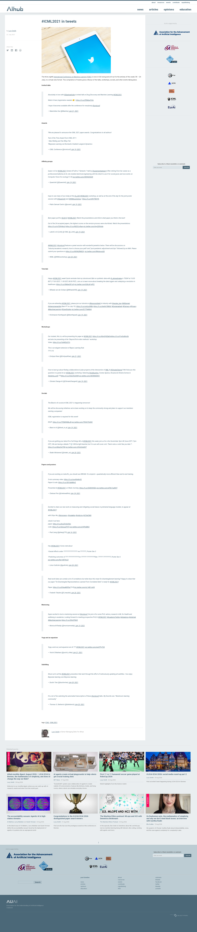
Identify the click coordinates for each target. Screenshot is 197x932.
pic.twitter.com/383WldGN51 (89, 376)
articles (153, 9)
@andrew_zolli (53, 376)
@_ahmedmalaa (116, 278)
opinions (169, 9)
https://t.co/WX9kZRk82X (75, 251)
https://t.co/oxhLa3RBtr (84, 306)
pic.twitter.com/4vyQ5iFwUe (93, 226)
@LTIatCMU (87, 515)
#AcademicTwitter (113, 617)
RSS (119, 888)
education (185, 9)
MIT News (57, 780)
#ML (107, 370)
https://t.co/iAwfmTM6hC (102, 306)
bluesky (157, 886)
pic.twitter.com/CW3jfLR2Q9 (83, 177)
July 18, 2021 (75, 493)
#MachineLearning (54, 309)
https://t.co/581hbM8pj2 (67, 482)
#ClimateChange (116, 370)
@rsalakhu (71, 515)
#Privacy (133, 306)
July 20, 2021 (72, 257)
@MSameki (126, 303)
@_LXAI (77, 196)
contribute (176, 2)
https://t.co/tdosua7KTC (61, 527)
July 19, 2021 (76, 149)
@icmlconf (96, 106)
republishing (185, 2)
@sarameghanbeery (99, 171)
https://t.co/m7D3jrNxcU (56, 226)
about (154, 2)
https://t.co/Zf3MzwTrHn (85, 100)
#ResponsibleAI (95, 303)
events (168, 2)
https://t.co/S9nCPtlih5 (69, 620)
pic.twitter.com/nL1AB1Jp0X (84, 587)
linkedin (157, 880)
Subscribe (186, 167)
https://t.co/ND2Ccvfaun (74, 226)
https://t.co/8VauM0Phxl (61, 587)
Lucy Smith (12, 31)
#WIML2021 (52, 245)
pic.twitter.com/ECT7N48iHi (82, 309)
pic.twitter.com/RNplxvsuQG (95, 251)
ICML (47, 722)
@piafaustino (93, 373)
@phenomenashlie (54, 306)
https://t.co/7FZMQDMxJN (62, 422)
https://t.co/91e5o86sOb (120, 336)
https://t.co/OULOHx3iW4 (70, 376)
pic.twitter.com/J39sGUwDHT (76, 447)
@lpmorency (62, 515)
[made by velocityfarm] (179, 915)
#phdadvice (124, 617)
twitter (157, 884)
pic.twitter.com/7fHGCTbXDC (82, 422)
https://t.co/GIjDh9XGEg (87, 488)
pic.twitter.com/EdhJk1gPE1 (84, 284)
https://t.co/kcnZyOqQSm (62, 524)
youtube (158, 888)
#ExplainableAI (117, 306)
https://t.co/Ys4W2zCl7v (61, 342)
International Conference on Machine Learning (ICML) (73, 77)
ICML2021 (53, 722)
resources (160, 2)
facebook (158, 882)
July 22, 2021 (79, 704)
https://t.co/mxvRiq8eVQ (73, 479)
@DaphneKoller (69, 95)
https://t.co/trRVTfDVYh (90, 199)
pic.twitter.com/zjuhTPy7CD (95, 647)
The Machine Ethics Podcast (109, 822)
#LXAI (63, 218)
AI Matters (10, 822)
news (140, 9)
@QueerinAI (61, 199)
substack (158, 877)
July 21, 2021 (73, 111)
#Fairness (126, 306)
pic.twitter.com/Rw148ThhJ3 (58, 560)
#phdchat (132, 617)
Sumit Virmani (31, 822)
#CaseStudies (66, 309)
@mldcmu (79, 515)
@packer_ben (117, 303)
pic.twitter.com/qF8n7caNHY (107, 488)
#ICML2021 (117, 95)
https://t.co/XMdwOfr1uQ (65, 284)
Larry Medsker (19, 822)
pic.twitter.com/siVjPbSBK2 (79, 527)
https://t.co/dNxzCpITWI (56, 447)
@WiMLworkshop (75, 199)
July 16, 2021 (72, 532)
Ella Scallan (150, 824)
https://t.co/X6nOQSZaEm (102, 336)
